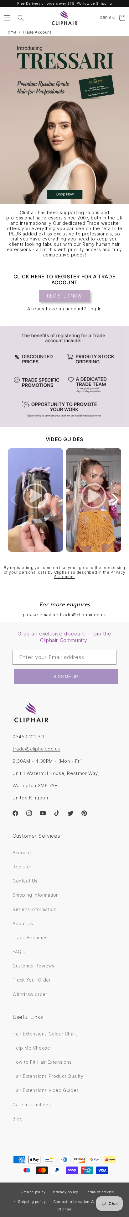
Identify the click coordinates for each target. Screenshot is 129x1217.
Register (22, 866)
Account (22, 852)
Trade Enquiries (30, 937)
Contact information (71, 1201)
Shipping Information (36, 895)
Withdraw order (30, 994)
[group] (64, 120)
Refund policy (33, 1192)
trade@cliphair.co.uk (36, 749)
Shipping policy (32, 1201)
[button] (7, 18)
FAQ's (19, 951)
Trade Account (37, 32)
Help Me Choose (31, 1048)
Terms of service (100, 1192)
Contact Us (25, 880)
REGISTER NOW (64, 295)
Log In (95, 308)
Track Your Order (32, 980)
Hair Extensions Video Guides (46, 1090)
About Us (23, 923)
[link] (64, 377)
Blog (18, 1118)
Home (11, 32)
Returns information (34, 909)
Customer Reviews (33, 965)
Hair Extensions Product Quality (48, 1076)
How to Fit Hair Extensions (42, 1062)
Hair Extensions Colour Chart (45, 1033)
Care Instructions (32, 1104)
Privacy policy (65, 1192)
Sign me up (66, 676)
